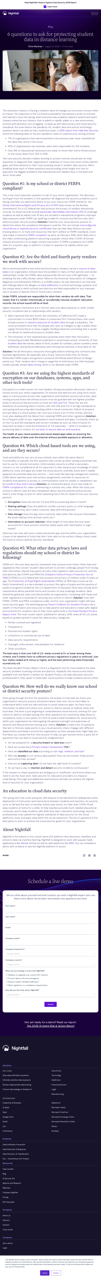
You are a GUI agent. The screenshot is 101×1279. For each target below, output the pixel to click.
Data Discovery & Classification (16, 1154)
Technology (56, 1075)
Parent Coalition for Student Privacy (69, 604)
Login (5, 1248)
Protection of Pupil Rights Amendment (33, 581)
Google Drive (8, 1117)
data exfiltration (50, 285)
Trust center (8, 1229)
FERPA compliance (13, 487)
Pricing (5, 1197)
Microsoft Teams (58, 1107)
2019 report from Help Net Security (78, 130)
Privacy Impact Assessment (47, 747)
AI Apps (6, 1107)
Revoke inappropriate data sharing (17, 1084)
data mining (34, 364)
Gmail (5, 1121)
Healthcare (56, 1080)
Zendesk (55, 1131)
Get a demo (8, 1243)
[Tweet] (89, 855)
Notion (54, 1126)
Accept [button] (44, 1273)
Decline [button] (56, 1273)
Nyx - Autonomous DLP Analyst (16, 1158)
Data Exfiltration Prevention (14, 1144)
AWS (71, 843)
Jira (4, 1126)
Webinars (6, 1188)
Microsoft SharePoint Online (63, 1121)
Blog (4, 1174)
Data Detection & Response (14, 1149)
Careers (6, 1225)
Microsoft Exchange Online (63, 1117)
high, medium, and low (70, 751)
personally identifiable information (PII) (61, 211)
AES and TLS (60, 402)
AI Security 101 (9, 1178)
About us (6, 1215)
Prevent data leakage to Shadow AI (17, 1089)
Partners (6, 1220)
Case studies (8, 1169)
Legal (54, 1089)
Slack (23, 843)
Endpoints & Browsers (12, 1103)
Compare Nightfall (10, 1192)
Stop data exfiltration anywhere (16, 1075)
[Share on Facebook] (94, 855)
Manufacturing (58, 1094)
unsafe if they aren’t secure (21, 484)
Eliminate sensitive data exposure (17, 1080)
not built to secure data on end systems (57, 429)
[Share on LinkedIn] (84, 855)
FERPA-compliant (37, 235)
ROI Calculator (8, 1202)
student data (15, 343)
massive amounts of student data (46, 322)
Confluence (7, 1131)
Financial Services (59, 1084)
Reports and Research (12, 1183)
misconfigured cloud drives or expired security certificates (49, 227)
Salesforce (56, 1103)
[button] (94, 13)
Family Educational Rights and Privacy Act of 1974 (30, 205)
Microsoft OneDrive (60, 1112)
